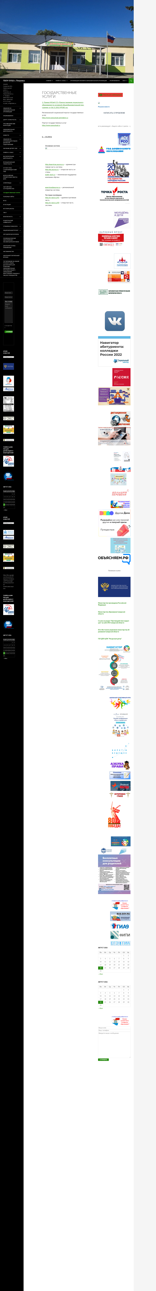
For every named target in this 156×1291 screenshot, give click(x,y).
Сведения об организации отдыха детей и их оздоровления (10, 142)
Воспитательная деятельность (8, 157)
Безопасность (8, 216)
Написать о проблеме (114, 113)
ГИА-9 (124, 80)
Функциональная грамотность (9, 163)
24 (100, 968)
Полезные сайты (8, 196)
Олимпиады (7, 183)
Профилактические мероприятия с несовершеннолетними (11, 240)
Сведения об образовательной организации (9, 110)
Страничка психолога (10, 226)
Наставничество (8, 251)
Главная (48, 80)
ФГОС (4, 200)
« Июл (101, 974)
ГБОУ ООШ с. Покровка (14, 81)
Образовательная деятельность (9, 130)
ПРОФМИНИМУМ (115, 80)
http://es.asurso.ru (52, 169)
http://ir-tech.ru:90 (52, 203)
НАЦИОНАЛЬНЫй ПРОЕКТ (10, 230)
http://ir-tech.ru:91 (52, 198)
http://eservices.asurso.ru (54, 164)
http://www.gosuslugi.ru (51, 125)
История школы (8, 208)
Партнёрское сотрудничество (8, 187)
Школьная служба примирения (9, 246)
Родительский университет (8, 221)
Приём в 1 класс (61, 80)
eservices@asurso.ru (52, 187)
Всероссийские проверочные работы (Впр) (10, 177)
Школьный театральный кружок (11, 256)
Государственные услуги (11, 192)
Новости (6, 135)
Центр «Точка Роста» (9, 119)
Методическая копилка (11, 234)
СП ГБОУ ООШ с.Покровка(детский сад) (10, 169)
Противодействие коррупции (9, 124)
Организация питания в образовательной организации (88, 80)
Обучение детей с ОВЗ (10, 148)
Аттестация (7, 204)
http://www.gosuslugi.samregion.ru (55, 118)
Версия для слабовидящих (112, 95)
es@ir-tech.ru (50, 175)
